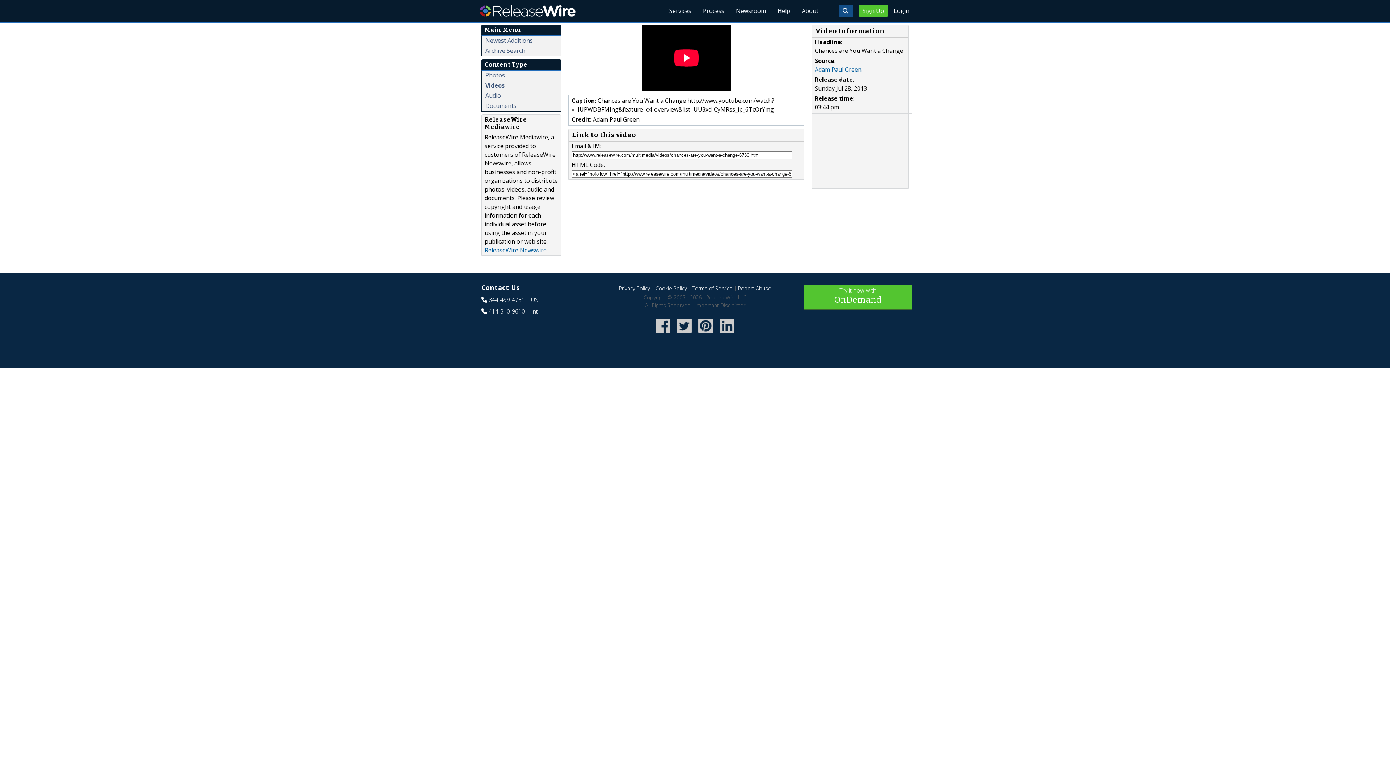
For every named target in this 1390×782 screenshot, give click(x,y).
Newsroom (751, 11)
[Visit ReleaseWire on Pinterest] (706, 334)
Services (680, 11)
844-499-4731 (507, 300)
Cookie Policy (671, 288)
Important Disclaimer (720, 305)
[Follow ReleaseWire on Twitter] (684, 334)
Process (713, 11)
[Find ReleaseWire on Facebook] (663, 334)
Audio (493, 96)
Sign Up (873, 11)
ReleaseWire (527, 11)
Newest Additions (509, 41)
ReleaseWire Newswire (516, 250)
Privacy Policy (634, 288)
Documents (501, 106)
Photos (495, 75)
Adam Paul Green (838, 69)
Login (901, 11)
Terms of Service (712, 288)
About (810, 11)
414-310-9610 (507, 311)
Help (784, 11)
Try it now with (857, 295)
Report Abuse (754, 288)
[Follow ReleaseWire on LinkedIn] (727, 334)
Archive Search (505, 51)
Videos (495, 85)
